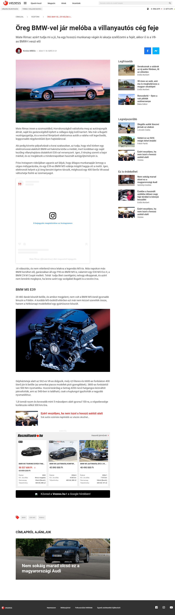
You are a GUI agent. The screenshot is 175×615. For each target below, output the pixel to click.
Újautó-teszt (36, 3)
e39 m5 (32, 517)
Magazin (51, 3)
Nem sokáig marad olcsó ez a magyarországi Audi (147, 179)
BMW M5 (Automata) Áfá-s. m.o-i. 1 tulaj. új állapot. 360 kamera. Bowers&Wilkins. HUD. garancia (93, 464)
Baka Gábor (142, 104)
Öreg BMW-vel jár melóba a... (59, 17)
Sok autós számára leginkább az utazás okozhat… (65, 417)
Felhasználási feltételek (83, 608)
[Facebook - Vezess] (147, 50)
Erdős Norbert (143, 75)
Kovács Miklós (29, 51)
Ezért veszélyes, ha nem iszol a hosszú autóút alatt (72, 413)
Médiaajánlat (65, 608)
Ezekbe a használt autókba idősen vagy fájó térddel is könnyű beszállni (148, 195)
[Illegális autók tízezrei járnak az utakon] (126, 127)
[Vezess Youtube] (171, 601)
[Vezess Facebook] (156, 601)
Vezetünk (76, 3)
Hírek (63, 3)
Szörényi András (144, 185)
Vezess (140, 160)
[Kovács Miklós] (19, 51)
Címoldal (20, 17)
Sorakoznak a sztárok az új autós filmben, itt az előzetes (148, 69)
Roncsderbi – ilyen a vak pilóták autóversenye (147, 99)
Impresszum (51, 608)
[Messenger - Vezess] (155, 50)
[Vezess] (12, 3)
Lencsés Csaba (143, 130)
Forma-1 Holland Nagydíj (32, 9)
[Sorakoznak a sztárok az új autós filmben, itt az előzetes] (126, 69)
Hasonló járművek (99, 435)
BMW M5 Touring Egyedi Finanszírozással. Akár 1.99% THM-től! (32, 464)
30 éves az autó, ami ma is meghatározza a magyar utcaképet (148, 84)
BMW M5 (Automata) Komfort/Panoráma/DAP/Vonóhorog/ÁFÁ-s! (62, 464)
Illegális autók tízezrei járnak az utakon (148, 125)
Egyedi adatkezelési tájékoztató (108, 608)
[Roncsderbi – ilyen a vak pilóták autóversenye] (126, 99)
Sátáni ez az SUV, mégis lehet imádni (146, 139)
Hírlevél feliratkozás (10, 9)
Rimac (41, 517)
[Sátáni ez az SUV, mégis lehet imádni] (126, 141)
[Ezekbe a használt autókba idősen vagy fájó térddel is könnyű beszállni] (126, 194)
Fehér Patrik (142, 143)
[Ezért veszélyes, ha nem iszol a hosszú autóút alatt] (126, 155)
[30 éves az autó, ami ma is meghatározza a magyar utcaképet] (126, 84)
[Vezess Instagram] (164, 601)
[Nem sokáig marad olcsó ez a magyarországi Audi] (126, 180)
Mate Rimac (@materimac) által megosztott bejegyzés (52, 259)
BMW (24, 517)
